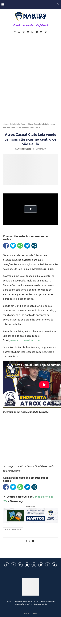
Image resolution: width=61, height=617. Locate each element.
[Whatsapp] (32, 32)
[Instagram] (23, 32)
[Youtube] (28, 32)
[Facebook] (15, 32)
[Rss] (41, 32)
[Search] (58, 4)
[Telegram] (37, 32)
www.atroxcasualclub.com (25, 340)
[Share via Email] (33, 541)
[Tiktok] (46, 32)
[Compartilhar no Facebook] (6, 246)
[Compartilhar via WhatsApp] (20, 246)
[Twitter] (19, 32)
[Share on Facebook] (26, 541)
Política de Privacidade (36, 604)
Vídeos (23, 124)
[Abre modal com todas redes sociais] (34, 246)
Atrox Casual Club (13, 529)
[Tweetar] (13, 246)
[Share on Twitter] (29, 541)
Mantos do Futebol (11, 124)
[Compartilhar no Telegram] (27, 246)
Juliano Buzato (24, 149)
